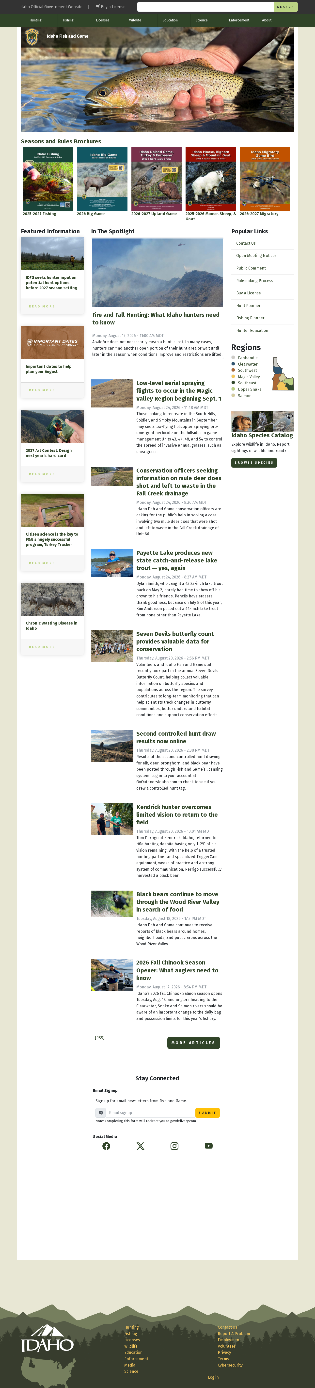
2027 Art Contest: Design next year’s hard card (49, 453)
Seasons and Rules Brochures (61, 141)
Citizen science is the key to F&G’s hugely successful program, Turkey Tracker (52, 539)
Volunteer (227, 1346)
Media (129, 1365)
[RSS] (100, 1037)
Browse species (254, 462)
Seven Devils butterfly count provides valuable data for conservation (175, 641)
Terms (223, 1358)
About (266, 20)
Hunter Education (252, 330)
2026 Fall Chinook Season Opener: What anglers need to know (177, 970)
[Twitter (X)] (140, 1146)
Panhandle (248, 357)
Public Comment (251, 268)
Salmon (245, 395)
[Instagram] (174, 1146)
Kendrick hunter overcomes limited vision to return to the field (177, 815)
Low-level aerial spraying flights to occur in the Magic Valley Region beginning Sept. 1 (178, 391)
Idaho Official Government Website (50, 6)
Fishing (68, 20)
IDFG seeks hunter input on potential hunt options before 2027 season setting (51, 282)
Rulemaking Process (254, 280)
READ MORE (42, 306)
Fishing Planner (250, 318)
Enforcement (239, 20)
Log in (213, 1377)
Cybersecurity (230, 1365)
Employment (229, 1339)
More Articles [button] (194, 1042)
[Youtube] (209, 1146)
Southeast (247, 383)
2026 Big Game (91, 213)
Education (170, 20)
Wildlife (135, 20)
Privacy (224, 1352)
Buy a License (248, 293)
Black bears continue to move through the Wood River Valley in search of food (177, 902)
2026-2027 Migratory (259, 213)
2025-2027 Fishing (39, 213)
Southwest (247, 370)
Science (202, 20)
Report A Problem (234, 1333)
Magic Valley (249, 376)
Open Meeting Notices (256, 255)
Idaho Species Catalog (262, 435)
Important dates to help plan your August (49, 369)
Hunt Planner (248, 305)
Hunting (36, 20)
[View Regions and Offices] (283, 373)
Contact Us (246, 243)
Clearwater (248, 364)
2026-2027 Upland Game (154, 213)
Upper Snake (250, 389)
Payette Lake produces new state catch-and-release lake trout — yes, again (176, 560)
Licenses (103, 20)
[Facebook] (106, 1146)
